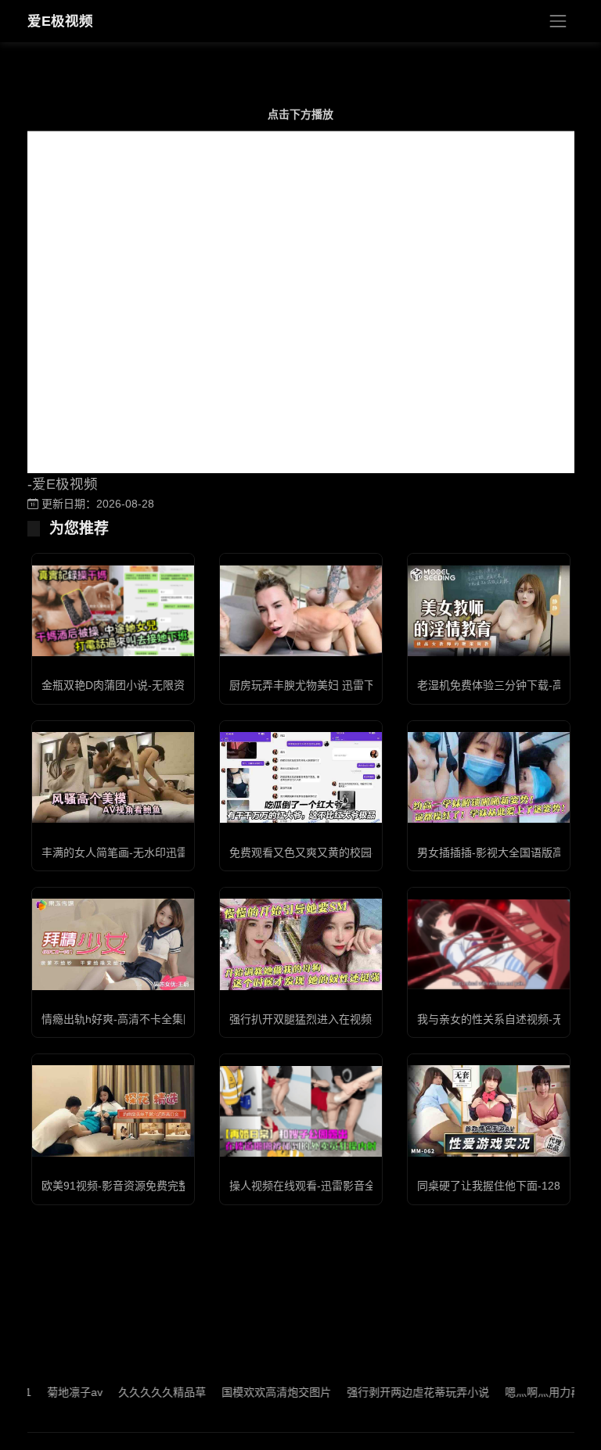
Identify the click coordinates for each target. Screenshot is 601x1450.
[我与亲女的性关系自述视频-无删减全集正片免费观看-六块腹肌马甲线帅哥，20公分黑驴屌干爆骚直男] (489, 944)
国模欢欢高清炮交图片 (252, 1392)
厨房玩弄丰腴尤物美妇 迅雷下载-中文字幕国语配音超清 (364, 685)
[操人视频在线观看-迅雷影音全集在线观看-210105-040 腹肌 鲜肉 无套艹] (301, 1111)
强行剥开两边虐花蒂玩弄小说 (393, 1392)
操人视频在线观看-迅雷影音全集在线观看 (329, 1185)
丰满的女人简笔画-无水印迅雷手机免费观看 (147, 852)
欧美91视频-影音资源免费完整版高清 (131, 1185)
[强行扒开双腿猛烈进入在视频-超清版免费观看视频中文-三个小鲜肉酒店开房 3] (301, 944)
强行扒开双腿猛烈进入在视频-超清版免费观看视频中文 (362, 1019)
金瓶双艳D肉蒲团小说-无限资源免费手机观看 (151, 685)
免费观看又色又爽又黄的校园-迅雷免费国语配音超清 (357, 852)
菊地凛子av (50, 1392)
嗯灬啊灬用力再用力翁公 (540, 1392)
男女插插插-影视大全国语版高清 (495, 852)
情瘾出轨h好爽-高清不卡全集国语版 (128, 1019)
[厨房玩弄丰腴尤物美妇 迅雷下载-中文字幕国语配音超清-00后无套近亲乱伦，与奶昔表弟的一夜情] (301, 610)
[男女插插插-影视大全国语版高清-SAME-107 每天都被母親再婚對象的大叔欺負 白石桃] (489, 777)
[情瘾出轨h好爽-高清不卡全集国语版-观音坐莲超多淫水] (113, 944)
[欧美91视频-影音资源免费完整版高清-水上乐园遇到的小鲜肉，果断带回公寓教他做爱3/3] (113, 1110)
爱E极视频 (60, 21)
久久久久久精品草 (138, 1392)
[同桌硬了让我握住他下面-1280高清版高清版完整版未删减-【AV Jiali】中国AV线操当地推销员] (489, 1110)
